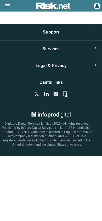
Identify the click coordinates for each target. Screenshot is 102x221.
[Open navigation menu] (5, 6)
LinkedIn (46, 94)
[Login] (96, 5)
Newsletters (56, 94)
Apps (65, 94)
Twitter (37, 94)
